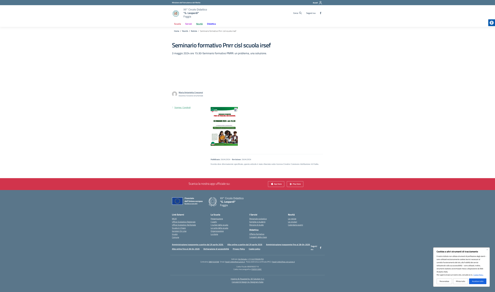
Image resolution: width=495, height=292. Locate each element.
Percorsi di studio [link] (256, 224)
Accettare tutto (477, 281)
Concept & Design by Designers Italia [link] (247, 281)
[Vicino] (487, 249)
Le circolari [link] (292, 221)
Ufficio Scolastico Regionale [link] (183, 221)
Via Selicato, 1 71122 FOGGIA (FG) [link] (251, 259)
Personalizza (444, 281)
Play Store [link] (296, 184)
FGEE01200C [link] (256, 269)
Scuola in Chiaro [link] (179, 228)
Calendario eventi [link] (295, 224)
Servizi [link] (188, 24)
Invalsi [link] (175, 234)
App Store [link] (278, 184)
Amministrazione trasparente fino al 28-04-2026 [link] (288, 244)
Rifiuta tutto (460, 281)
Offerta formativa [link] (256, 234)
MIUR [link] (174, 218)
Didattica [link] (211, 24)
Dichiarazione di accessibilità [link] (216, 248)
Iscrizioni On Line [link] (179, 231)
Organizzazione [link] (217, 231)
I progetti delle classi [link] (258, 237)
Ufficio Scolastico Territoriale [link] (184, 224)
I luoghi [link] (214, 221)
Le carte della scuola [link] (219, 228)
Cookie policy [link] (254, 248)
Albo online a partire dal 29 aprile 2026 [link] (244, 244)
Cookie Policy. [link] (478, 274)
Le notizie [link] (292, 218)
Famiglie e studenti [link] (257, 221)
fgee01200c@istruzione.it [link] (235, 261)
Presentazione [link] (217, 218)
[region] (461, 267)
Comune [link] (175, 237)
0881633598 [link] (214, 261)
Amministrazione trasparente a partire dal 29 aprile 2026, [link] (198, 244)
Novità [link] (199, 24)
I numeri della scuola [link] (219, 224)
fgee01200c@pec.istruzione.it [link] (283, 261)
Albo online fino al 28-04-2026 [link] (186, 248)
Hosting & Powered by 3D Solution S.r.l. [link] (247, 278)
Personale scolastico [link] (258, 218)
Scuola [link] (177, 24)
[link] (491, 22)
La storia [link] (214, 234)
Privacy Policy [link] (239, 248)
